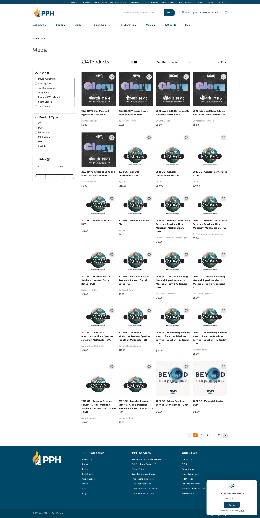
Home (73, 2)
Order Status (188, 469)
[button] (112, 77)
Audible (201, 2)
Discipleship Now (168, 2)
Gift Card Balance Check (143, 493)
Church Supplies (89, 479)
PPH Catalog (187, 479)
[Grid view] (131, 62)
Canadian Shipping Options (144, 474)
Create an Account (209, 12)
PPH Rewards (188, 493)
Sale (84, 489)
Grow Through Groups (118, 2)
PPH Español (84, 2)
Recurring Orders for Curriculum (196, 489)
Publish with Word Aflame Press (146, 459)
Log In (194, 12)
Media (85, 484)
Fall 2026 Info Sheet (191, 484)
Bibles (85, 469)
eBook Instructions (190, 474)
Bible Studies (88, 474)
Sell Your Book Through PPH (144, 464)
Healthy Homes (136, 2)
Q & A (184, 464)
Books (85, 464)
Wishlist (221, 2)
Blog (84, 493)
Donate (211, 2)
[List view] (135, 62)
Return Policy (138, 469)
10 (219, 435)
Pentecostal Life (99, 2)
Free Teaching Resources (143, 479)
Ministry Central (152, 2)
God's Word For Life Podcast (145, 489)
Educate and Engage (186, 2)
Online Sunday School (141, 484)
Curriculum (87, 459)
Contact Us (187, 459)
